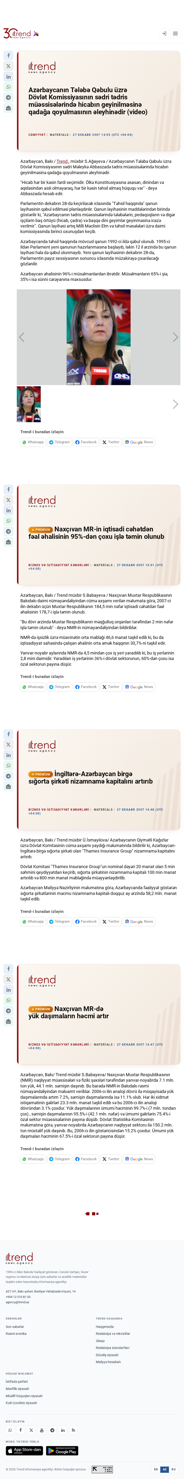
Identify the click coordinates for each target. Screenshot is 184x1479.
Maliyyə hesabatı (108, 1362)
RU (174, 1469)
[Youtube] (41, 1430)
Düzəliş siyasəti (107, 1355)
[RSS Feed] (73, 1430)
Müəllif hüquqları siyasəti (24, 1396)
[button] (8, 55)
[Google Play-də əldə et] (62, 1451)
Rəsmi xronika (16, 1334)
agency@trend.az (17, 1302)
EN (156, 1469)
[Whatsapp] (10, 1430)
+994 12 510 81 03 (18, 1297)
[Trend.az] (21, 33)
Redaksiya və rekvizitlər (113, 1334)
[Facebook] (20, 1430)
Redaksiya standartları (112, 1348)
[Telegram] (52, 1430)
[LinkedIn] (62, 1430)
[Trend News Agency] (19, 1258)
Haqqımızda (105, 1327)
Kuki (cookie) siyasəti (21, 1403)
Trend (63, 161)
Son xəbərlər (15, 1327)
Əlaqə (100, 1341)
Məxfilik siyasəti (17, 1389)
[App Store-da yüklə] (24, 1451)
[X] (31, 1430)
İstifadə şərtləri (17, 1381)
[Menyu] (175, 33)
